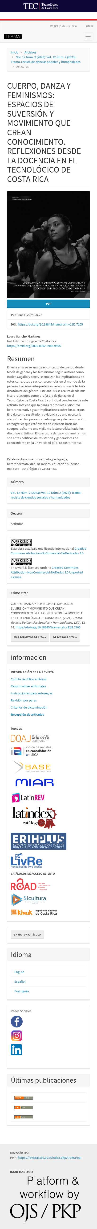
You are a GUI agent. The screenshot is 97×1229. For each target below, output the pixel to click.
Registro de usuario (63, 26)
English (19, 972)
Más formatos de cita (29, 637)
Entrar (89, 26)
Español (20, 981)
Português (21, 991)
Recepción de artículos (27, 714)
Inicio (14, 52)
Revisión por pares (24, 700)
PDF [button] (48, 303)
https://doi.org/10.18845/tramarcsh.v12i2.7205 (50, 324)
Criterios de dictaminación (29, 707)
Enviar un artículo (27, 934)
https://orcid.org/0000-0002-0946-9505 (34, 346)
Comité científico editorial (29, 679)
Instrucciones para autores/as (32, 693)
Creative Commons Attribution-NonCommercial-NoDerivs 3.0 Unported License (47, 572)
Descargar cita (64, 637)
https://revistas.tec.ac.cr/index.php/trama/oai (50, 1157)
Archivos (30, 52)
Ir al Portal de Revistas (65, 15)
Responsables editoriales (28, 686)
